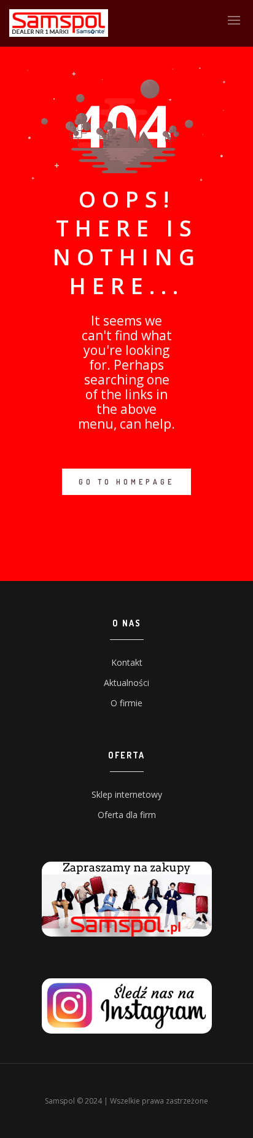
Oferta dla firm (127, 814)
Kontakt (126, 662)
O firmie (126, 703)
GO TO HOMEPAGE (126, 481)
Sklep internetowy (126, 794)
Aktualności (126, 682)
